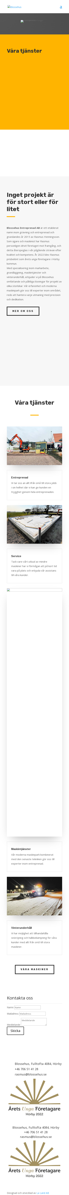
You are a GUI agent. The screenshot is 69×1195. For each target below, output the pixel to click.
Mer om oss (23, 311)
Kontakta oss (26, 163)
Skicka (15, 1030)
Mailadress (13, 1013)
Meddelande (13, 1024)
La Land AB (43, 1193)
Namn (10, 1007)
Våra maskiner (35, 969)
